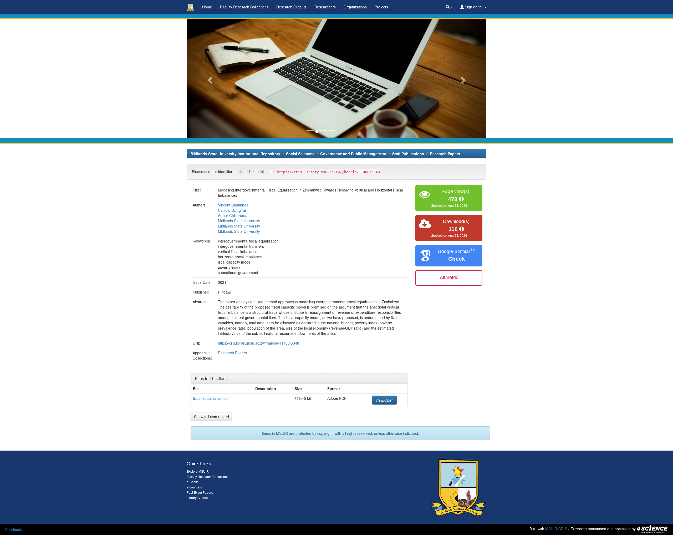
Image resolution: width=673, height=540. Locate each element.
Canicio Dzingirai (232, 210)
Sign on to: (474, 6)
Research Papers (445, 153)
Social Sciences (300, 153)
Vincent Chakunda (233, 205)
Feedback (13, 529)
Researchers (325, 6)
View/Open (384, 400)
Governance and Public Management (353, 153)
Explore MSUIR (198, 471)
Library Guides (197, 497)
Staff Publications (408, 153)
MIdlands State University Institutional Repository (235, 153)
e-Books (192, 482)
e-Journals (194, 487)
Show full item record (211, 416)
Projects (381, 6)
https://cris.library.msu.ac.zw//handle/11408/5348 (258, 343)
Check (456, 259)
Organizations (355, 6)
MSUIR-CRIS (556, 528)
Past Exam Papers (200, 492)
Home (207, 6)
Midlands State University (239, 220)
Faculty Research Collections (244, 6)
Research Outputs (291, 6)
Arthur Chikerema (232, 215)
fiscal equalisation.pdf (211, 398)
